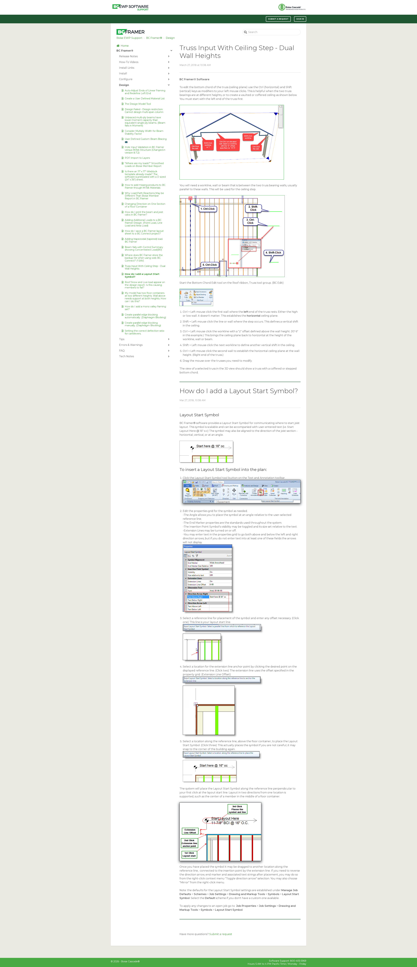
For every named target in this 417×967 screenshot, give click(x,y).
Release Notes (128, 56)
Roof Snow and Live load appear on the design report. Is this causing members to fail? (145, 285)
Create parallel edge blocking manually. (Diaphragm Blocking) (143, 324)
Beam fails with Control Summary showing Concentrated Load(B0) (144, 248)
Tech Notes (126, 356)
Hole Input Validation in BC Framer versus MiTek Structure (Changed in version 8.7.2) (145, 150)
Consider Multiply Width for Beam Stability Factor (144, 132)
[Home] (130, 7)
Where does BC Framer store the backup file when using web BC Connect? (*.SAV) (144, 258)
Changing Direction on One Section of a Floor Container (145, 205)
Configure (125, 79)
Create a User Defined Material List (145, 98)
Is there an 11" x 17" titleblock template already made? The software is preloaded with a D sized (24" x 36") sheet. (145, 175)
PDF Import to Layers (137, 157)
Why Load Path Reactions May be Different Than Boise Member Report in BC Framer (144, 196)
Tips (121, 339)
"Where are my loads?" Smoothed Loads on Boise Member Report (144, 165)
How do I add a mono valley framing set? (145, 308)
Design (170, 37)
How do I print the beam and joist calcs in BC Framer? (144, 213)
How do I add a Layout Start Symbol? (142, 275)
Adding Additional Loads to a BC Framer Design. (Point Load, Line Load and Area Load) (143, 223)
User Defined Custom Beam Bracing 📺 (146, 140)
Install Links (126, 67)
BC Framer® (154, 37)
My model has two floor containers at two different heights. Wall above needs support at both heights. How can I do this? (145, 297)
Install (123, 73)
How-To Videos (128, 62)
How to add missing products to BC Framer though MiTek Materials (145, 186)
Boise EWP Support (129, 37)
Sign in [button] (300, 19)
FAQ (122, 350)
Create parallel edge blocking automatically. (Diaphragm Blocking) (145, 316)
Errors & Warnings (131, 344)
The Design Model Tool (138, 103)
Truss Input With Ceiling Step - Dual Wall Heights (145, 267)
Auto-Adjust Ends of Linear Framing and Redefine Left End (145, 92)
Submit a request (278, 19)
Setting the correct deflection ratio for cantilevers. (144, 332)
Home (125, 45)
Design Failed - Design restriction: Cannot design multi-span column (144, 111)
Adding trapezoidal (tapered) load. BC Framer (144, 240)
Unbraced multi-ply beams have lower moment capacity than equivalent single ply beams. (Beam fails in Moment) (145, 121)
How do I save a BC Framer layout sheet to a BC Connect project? (144, 232)
